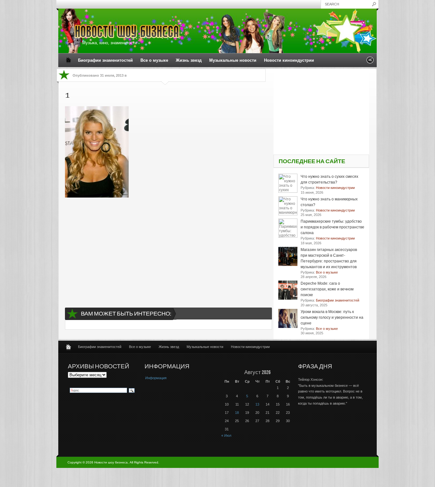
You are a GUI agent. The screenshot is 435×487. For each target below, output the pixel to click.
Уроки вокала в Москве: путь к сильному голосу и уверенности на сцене (332, 317)
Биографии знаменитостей (105, 60)
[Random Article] (370, 62)
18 (237, 412)
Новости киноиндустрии (289, 60)
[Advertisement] (165, 246)
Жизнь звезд (189, 60)
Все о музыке (154, 60)
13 (257, 404)
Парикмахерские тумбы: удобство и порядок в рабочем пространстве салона (332, 227)
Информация (156, 378)
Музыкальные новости (232, 60)
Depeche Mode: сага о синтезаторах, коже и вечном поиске (327, 289)
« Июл (226, 435)
